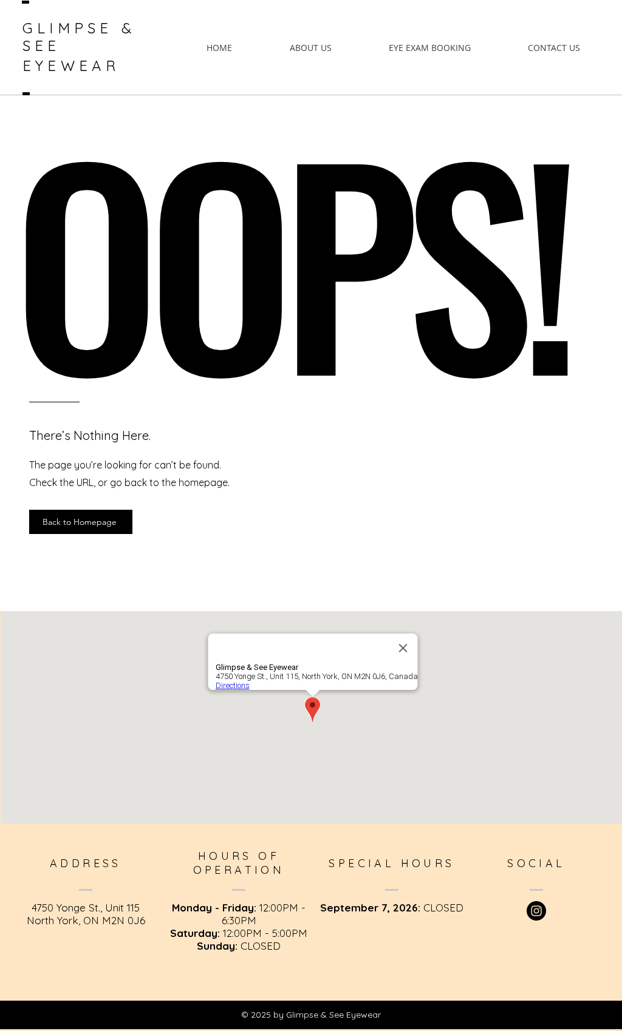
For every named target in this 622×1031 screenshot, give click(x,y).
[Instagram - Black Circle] (536, 911)
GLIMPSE (71, 28)
